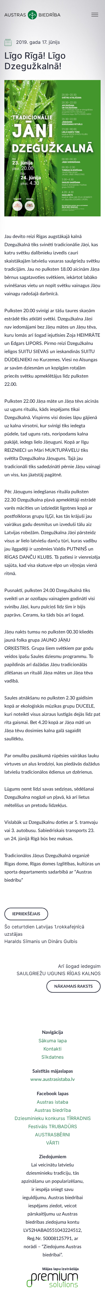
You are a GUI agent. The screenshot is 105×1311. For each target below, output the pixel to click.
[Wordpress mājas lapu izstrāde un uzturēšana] (52, 1279)
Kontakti (52, 1049)
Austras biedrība (52, 1110)
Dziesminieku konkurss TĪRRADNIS (53, 1118)
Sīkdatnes (52, 1057)
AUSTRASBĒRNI (52, 1135)
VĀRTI (52, 1143)
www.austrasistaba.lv (52, 1079)
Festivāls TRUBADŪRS (52, 1126)
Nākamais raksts (73, 986)
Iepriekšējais (26, 914)
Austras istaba (52, 1102)
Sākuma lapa (52, 1040)
